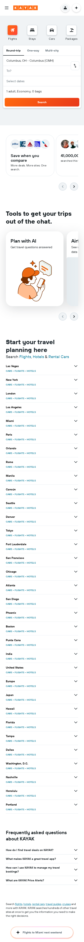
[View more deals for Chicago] (75, 571)
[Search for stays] (32, 30)
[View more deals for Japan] (75, 695)
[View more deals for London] (75, 393)
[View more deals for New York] (75, 379)
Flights (25, 356)
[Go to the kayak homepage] (25, 7)
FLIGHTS (19, 370)
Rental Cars (58, 356)
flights (18, 904)
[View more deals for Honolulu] (75, 791)
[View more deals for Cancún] (75, 489)
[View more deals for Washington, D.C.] (75, 763)
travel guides (53, 904)
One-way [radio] (33, 50)
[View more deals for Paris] (75, 434)
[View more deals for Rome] (75, 462)
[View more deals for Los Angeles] (75, 407)
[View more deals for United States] (75, 667)
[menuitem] (12, 33)
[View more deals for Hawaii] (75, 708)
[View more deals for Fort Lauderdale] (75, 544)
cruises (66, 904)
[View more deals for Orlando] (75, 448)
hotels (27, 904)
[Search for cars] (52, 30)
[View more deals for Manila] (75, 475)
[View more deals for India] (75, 653)
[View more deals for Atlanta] (75, 585)
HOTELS (31, 370)
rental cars (38, 904)
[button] (6, 8)
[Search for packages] (71, 30)
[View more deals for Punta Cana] (75, 640)
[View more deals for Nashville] (75, 777)
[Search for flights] (12, 30)
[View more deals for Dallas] (75, 749)
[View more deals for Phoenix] (75, 612)
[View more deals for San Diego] (75, 599)
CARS (9, 370)
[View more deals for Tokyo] (75, 530)
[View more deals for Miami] (75, 421)
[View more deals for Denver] (75, 516)
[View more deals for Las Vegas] (75, 366)
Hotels (38, 356)
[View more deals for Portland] (75, 804)
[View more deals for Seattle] (75, 503)
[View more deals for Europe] (75, 681)
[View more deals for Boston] (75, 626)
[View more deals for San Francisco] (75, 558)
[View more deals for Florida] (75, 722)
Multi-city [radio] (52, 50)
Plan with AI (23, 241)
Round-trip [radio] (13, 50)
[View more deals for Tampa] (75, 736)
